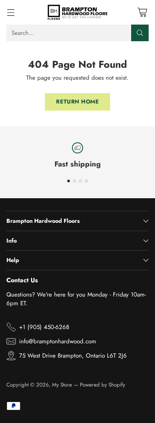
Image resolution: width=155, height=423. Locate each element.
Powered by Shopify (102, 385)
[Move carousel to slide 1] (68, 181)
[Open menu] (10, 12)
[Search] (140, 33)
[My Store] (77, 12)
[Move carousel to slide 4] (86, 181)
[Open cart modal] (142, 12)
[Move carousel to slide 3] (80, 181)
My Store (62, 385)
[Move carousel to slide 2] (74, 181)
